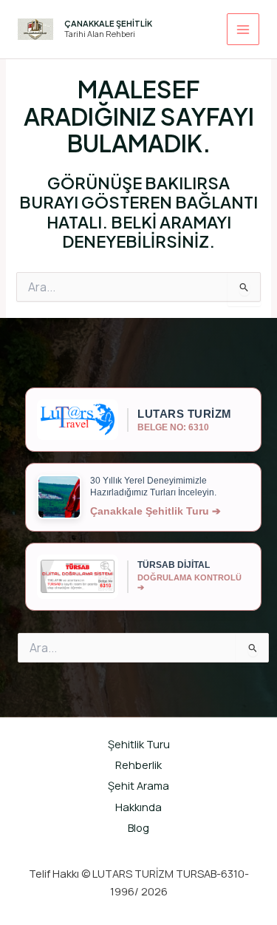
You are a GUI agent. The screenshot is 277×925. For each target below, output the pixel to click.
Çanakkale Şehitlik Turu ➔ (155, 511)
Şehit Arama (138, 785)
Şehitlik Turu (139, 743)
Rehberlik (138, 764)
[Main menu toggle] (243, 29)
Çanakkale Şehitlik (108, 23)
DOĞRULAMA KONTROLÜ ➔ (189, 582)
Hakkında (138, 806)
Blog (138, 827)
